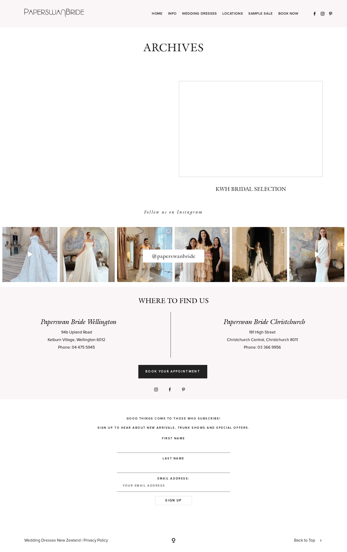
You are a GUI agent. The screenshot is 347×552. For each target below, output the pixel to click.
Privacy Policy (96, 540)
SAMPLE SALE (260, 13)
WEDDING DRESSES (199, 13)
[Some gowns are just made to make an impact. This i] (316, 254)
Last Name (173, 458)
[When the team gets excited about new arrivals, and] (87, 254)
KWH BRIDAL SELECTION (251, 140)
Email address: (173, 478)
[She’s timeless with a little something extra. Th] (29, 254)
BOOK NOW (288, 13)
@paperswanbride (173, 256)
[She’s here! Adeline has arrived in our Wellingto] (259, 254)
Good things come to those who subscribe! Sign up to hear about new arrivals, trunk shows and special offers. (173, 423)
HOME (157, 13)
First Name (173, 438)
